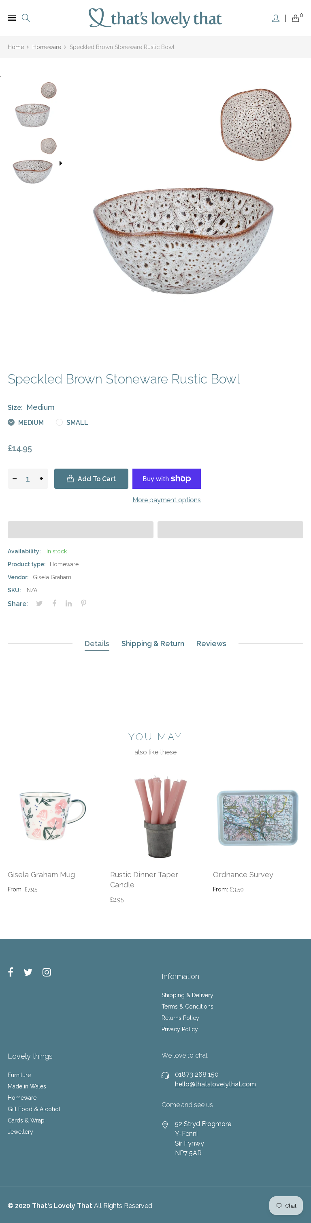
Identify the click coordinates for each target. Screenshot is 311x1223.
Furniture (19, 1075)
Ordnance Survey (243, 874)
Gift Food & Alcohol (34, 1109)
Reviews (211, 643)
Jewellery (20, 1132)
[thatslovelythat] (155, 18)
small (76, 422)
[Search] (26, 18)
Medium (30, 422)
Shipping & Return (152, 643)
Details (97, 643)
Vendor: (18, 577)
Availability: (24, 551)
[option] (35, 108)
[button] (80, 529)
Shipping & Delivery (187, 995)
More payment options (166, 500)
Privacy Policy (180, 1029)
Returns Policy (180, 1018)
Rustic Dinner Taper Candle (144, 879)
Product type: (27, 564)
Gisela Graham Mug (41, 874)
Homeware (22, 1097)
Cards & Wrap (26, 1120)
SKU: (14, 590)
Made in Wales (27, 1086)
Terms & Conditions (187, 1006)
